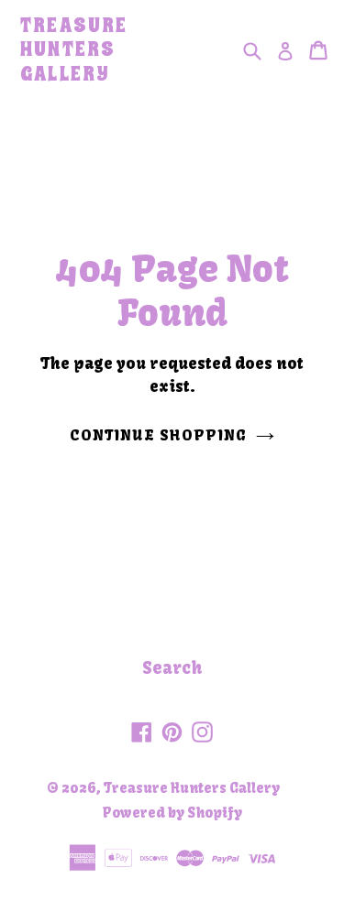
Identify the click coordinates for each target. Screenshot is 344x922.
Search (172, 667)
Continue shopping (159, 435)
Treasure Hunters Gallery (74, 50)
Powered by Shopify (172, 812)
